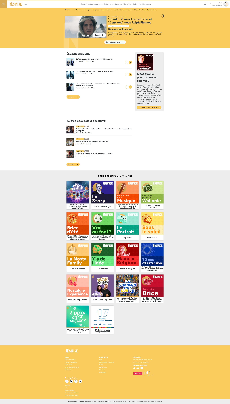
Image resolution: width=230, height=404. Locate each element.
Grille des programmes (72, 367)
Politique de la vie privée (104, 401)
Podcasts (77, 10)
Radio (83, 4)
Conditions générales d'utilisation (87, 401)
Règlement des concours (119, 401)
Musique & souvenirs (94, 4)
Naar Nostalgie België (71, 395)
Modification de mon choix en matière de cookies (149, 401)
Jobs (66, 388)
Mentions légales (72, 401)
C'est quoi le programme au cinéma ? (97, 10)
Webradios (68, 364)
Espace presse (69, 390)
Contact (67, 385)
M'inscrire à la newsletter (141, 362)
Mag (100, 359)
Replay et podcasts (71, 362)
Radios (67, 10)
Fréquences (68, 370)
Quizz (135, 4)
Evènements (103, 367)
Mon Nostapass (145, 4)
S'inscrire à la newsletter (106, 362)
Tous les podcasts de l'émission (149, 107)
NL (26, 4)
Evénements (108, 4)
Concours (118, 4)
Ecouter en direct (70, 359)
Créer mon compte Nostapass (142, 359)
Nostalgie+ (127, 4)
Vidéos (101, 364)
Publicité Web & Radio (72, 393)
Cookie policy (131, 401)
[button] (115, 42)
